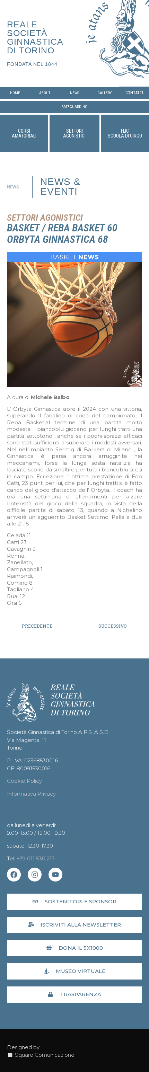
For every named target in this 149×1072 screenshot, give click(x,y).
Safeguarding (74, 107)
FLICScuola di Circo (125, 133)
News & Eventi (60, 186)
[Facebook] (14, 874)
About (44, 93)
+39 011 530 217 (35, 858)
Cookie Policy (24, 781)
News (74, 93)
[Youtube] (55, 874)
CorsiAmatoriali (24, 133)
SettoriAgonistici (74, 133)
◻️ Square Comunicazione (40, 1055)
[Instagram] (35, 874)
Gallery (104, 93)
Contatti (134, 92)
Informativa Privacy (31, 793)
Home (15, 93)
